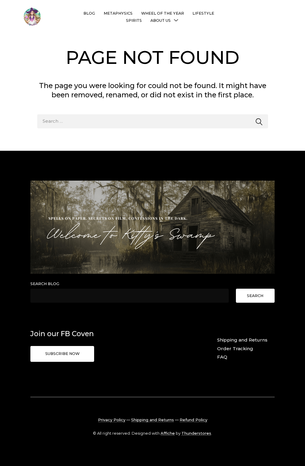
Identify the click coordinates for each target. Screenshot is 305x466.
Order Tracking (235, 348)
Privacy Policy (111, 419)
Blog (89, 13)
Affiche (168, 433)
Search (255, 295)
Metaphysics (118, 13)
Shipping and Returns (242, 340)
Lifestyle (203, 13)
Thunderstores (196, 433)
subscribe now (62, 353)
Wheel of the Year (162, 13)
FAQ (222, 357)
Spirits (134, 20)
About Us (160, 20)
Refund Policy (193, 419)
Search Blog (44, 284)
